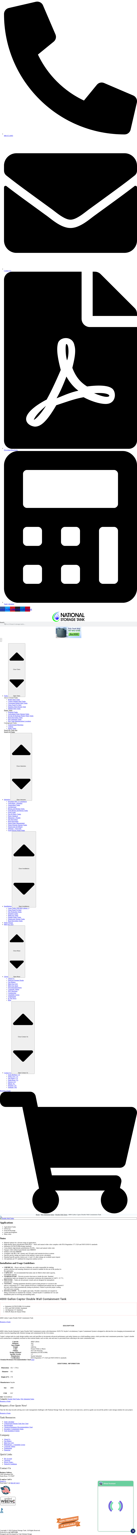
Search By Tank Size (10, 730)
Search (2, 622)
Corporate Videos (9, 1446)
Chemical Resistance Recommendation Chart (18, 1427)
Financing (7, 1450)
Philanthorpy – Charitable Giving (14, 1445)
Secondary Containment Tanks (13, 1429)
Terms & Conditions (10, 1464)
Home (38, 1214)
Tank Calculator (9, 1422)
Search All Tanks (9, 732)
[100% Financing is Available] (68, 1522)
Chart (32, 1359)
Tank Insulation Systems (11, 1431)
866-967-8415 (15, 1483)
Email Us (3, 1481)
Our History (8, 1441)
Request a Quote (5, 1322)
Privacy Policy (8, 1462)
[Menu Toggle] (1, 640)
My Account (8, 1458)
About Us (7, 1439)
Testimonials (8, 1448)
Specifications (8, 1425)
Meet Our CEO (9, 1443)
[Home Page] (68, 617)
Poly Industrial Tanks (47, 1214)
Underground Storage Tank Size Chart (16, 1423)
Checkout (7, 1460)
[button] (1, 1216)
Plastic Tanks (8, 710)
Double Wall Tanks (61, 1214)
